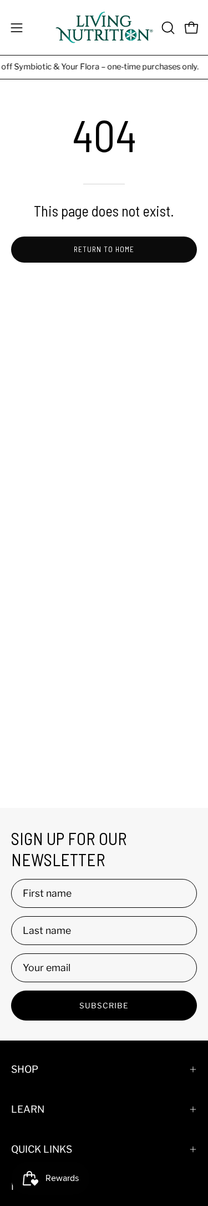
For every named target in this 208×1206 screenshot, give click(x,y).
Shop (24, 1069)
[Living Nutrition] (104, 27)
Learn (27, 1109)
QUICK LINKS (41, 1149)
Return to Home (104, 249)
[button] (167, 28)
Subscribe (104, 1005)
